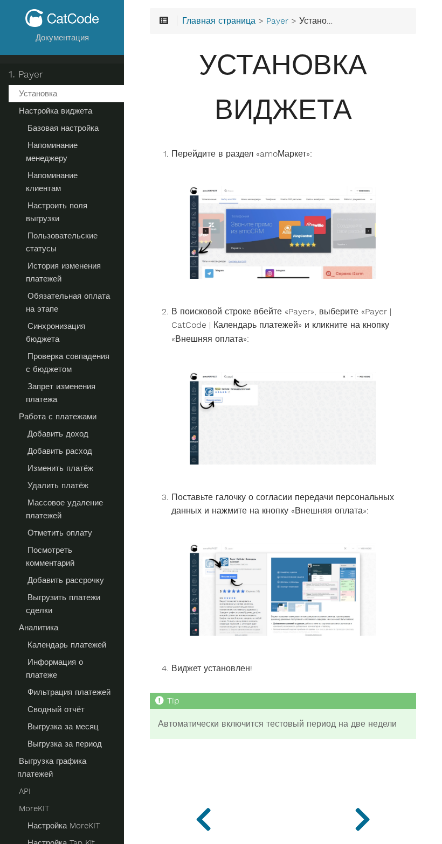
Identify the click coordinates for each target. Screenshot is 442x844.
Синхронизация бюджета (55, 332)
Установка (38, 94)
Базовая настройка (63, 128)
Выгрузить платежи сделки (63, 604)
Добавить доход (57, 434)
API (25, 791)
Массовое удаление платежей (64, 509)
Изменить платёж (60, 468)
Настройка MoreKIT (63, 826)
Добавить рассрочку (65, 580)
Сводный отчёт (56, 709)
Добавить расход (59, 451)
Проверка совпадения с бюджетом (67, 362)
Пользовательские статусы (62, 242)
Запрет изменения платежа (60, 393)
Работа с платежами (57, 416)
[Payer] (203, 817)
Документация (62, 38)
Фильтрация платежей (68, 692)
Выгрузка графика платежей (51, 767)
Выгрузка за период (64, 744)
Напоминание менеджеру (52, 151)
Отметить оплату (59, 533)
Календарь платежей (66, 645)
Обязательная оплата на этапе (68, 302)
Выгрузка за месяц (63, 727)
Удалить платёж (57, 485)
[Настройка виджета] (362, 817)
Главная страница (218, 21)
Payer (26, 74)
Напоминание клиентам (52, 182)
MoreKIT (34, 808)
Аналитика (38, 627)
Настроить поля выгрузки (56, 212)
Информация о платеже (54, 668)
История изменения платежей (63, 272)
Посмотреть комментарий (50, 556)
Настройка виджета (55, 111)
